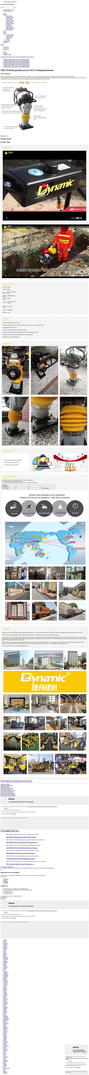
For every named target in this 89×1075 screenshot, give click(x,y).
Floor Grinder (9, 22)
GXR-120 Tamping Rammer (7, 791)
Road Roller (8, 26)
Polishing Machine (10, 23)
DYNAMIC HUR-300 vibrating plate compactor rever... (22, 842)
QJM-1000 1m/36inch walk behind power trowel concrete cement (17, 781)
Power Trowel (9, 18)
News (4, 31)
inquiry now (3, 876)
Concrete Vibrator (10, 21)
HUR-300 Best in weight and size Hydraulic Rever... (20, 853)
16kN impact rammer (5, 784)
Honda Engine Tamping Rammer (8, 793)
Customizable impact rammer (7, 788)
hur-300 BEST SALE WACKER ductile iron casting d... (22, 848)
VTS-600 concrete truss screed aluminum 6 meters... (21, 858)
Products (5, 14)
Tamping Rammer (10, 28)
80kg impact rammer (5, 786)
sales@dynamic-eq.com (8, 9)
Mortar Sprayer (9, 29)
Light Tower (9, 24)
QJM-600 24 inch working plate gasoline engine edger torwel (18, 780)
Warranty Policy (6, 41)
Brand (4, 33)
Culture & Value (9, 36)
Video (4, 32)
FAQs (7, 39)
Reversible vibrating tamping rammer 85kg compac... (21, 837)
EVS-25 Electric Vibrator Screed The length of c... (20, 864)
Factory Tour (9, 37)
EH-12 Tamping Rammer (6, 789)
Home (4, 13)
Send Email (3, 898)
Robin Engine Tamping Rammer (8, 794)
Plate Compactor (9, 27)
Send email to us (4, 135)
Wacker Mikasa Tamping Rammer (8, 795)
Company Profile (10, 34)
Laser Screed (9, 16)
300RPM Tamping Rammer (7, 785)
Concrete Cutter (9, 19)
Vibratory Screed (10, 17)
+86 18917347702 (7, 11)
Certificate (8, 38)
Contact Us (5, 42)
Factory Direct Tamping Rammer (8, 790)
